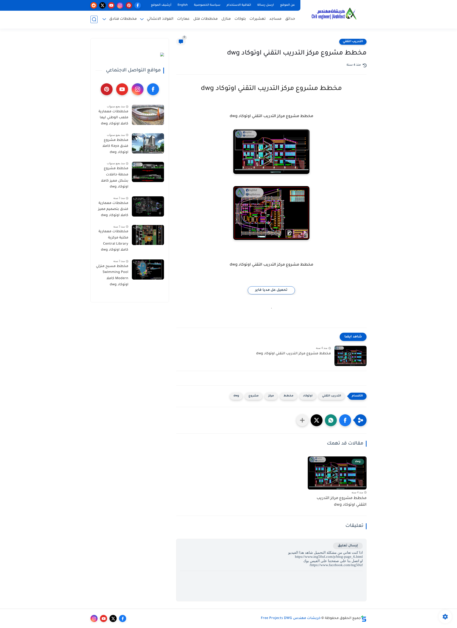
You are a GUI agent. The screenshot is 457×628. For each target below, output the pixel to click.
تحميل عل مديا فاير (271, 290)
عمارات (183, 19)
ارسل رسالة (265, 5)
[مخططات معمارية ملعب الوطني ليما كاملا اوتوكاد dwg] (148, 115)
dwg (236, 396)
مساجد (275, 19)
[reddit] (93, 5)
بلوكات (240, 19)
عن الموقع (287, 5)
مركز (271, 396)
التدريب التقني (353, 41)
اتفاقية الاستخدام (239, 5)
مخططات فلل (205, 19)
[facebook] (137, 5)
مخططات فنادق (123, 19)
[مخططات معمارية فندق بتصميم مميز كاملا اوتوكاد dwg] (148, 206)
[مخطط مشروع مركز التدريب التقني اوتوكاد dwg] (350, 356)
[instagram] (120, 5)
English (183, 5)
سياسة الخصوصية (207, 5)
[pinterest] (129, 5)
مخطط (288, 396)
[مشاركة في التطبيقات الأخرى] (302, 420)
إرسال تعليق (348, 546)
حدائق (290, 19)
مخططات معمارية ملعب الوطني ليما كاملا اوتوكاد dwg (113, 118)
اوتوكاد (308, 396)
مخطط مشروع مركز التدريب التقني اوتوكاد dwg (293, 354)
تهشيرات (257, 19)
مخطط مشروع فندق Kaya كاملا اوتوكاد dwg (115, 146)
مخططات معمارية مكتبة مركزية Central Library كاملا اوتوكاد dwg (113, 241)
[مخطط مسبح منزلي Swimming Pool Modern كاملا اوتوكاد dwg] (148, 269)
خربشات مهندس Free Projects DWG (291, 618)
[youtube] (111, 5)
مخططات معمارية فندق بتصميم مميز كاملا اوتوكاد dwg (113, 210)
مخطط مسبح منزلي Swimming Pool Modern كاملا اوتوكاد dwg (112, 276)
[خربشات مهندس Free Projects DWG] (334, 13)
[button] (345, 420)
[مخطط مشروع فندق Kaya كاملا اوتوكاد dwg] (148, 143)
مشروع (253, 396)
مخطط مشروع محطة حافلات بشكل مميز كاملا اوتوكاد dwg (114, 178)
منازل (226, 19)
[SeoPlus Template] (364, 618)
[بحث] (94, 19)
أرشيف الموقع (161, 5)
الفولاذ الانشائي (160, 19)
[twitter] (102, 5)
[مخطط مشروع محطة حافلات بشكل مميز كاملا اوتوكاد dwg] (148, 172)
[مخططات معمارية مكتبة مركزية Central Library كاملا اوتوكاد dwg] (148, 235)
